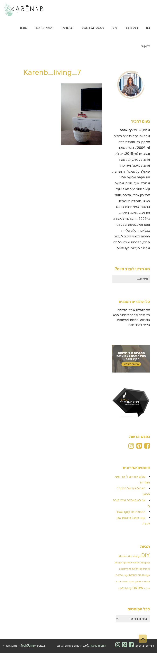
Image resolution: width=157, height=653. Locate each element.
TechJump (27, 645)
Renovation (133, 562)
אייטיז (147, 588)
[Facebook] (147, 447)
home (119, 575)
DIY (145, 555)
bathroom (135, 575)
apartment (125, 569)
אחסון (135, 568)
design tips (121, 562)
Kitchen (123, 556)
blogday (145, 562)
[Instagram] (131, 447)
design (136, 556)
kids (130, 556)
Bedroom (144, 569)
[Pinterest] (139, 447)
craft (120, 588)
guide (138, 581)
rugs (126, 575)
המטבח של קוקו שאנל (130, 512)
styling (127, 588)
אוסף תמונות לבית (125, 581)
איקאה (137, 587)
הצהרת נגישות (98, 645)
